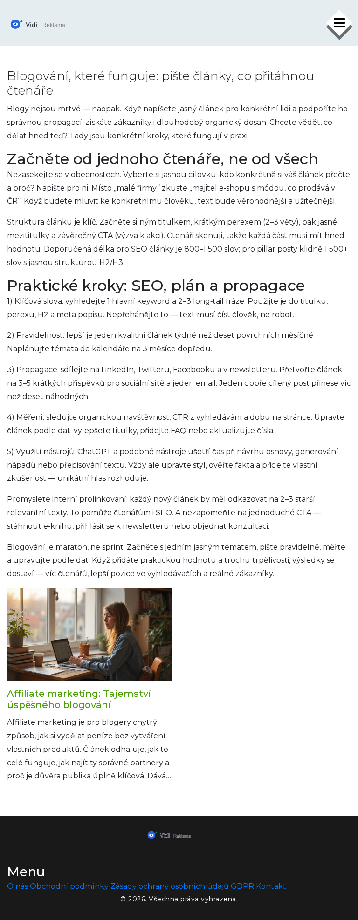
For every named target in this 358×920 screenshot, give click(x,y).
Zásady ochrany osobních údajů (169, 886)
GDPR (242, 886)
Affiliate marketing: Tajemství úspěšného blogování (79, 699)
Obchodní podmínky (69, 886)
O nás (17, 886)
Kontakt (271, 886)
